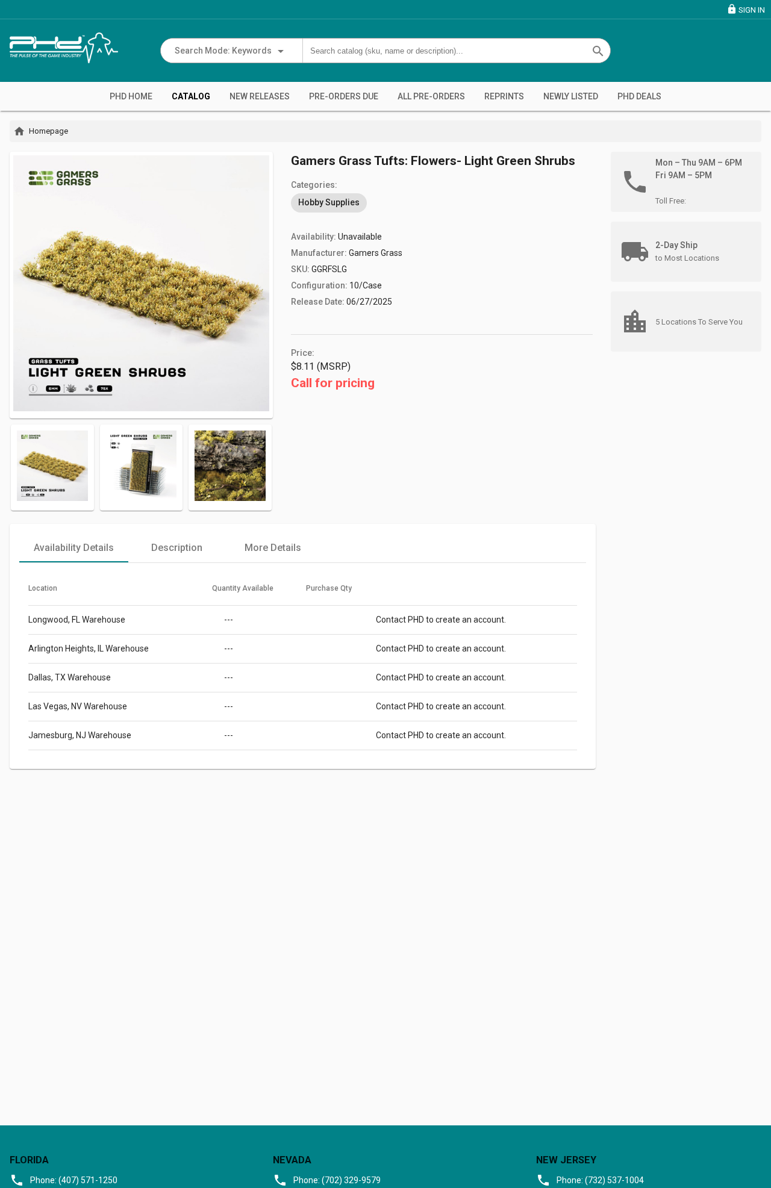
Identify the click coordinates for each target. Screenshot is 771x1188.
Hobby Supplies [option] (329, 202)
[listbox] (442, 203)
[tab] (73, 547)
